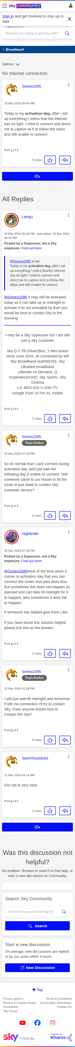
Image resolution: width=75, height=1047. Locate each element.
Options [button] (8, 64)
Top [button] (40, 990)
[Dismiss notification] (69, 19)
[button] (69, 85)
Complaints (10, 1006)
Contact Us (64, 1006)
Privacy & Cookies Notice (19, 1002)
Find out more (31, 248)
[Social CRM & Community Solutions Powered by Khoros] (61, 1037)
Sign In (70, 7)
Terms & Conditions (59, 998)
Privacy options (13, 998)
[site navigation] (4, 6)
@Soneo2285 (20, 261)
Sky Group (10, 1011)
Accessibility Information (56, 1002)
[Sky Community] (25, 6)
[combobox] (34, 33)
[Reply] (65, 160)
